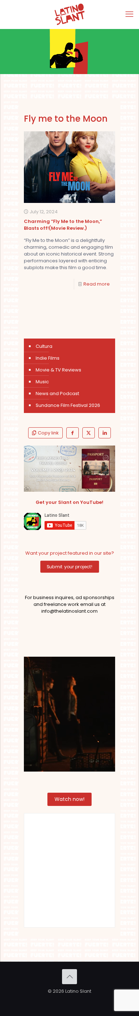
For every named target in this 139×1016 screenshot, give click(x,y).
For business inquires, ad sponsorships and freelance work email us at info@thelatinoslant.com (69, 604)
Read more (96, 284)
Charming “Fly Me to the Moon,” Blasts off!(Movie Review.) (63, 225)
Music (42, 381)
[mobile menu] (129, 14)
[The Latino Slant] (69, 14)
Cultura (44, 346)
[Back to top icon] (69, 976)
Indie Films (48, 358)
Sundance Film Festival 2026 (68, 405)
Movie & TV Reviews (58, 369)
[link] (69, 468)
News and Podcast (57, 393)
